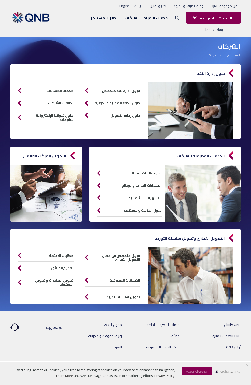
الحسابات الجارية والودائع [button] (141, 185)
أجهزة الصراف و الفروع (189, 6)
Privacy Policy (164, 376)
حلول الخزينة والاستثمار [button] (143, 210)
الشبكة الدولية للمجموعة (163, 347)
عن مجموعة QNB (224, 6)
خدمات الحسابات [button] (60, 91)
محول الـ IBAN (112, 324)
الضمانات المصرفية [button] (125, 280)
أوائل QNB (233, 347)
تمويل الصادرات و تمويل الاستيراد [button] (54, 282)
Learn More (64, 376)
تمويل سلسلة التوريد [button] (123, 297)
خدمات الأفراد (156, 18)
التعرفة (117, 347)
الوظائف (175, 336)
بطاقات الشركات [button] (61, 103)
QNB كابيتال (232, 324)
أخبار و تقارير (158, 6)
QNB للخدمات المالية (226, 336)
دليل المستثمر (103, 18)
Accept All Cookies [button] (197, 371)
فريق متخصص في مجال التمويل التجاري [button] (121, 257)
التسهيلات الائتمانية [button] (145, 198)
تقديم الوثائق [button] (62, 268)
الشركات (132, 18)
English (124, 6)
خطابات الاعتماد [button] (61, 255)
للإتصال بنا (54, 328)
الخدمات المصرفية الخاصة (164, 324)
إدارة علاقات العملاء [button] (145, 173)
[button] (227, 371)
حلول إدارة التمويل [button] (125, 115)
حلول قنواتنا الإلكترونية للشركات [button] (54, 117)
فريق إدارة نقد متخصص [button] (121, 91)
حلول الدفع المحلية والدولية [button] (117, 103)
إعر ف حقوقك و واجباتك (105, 336)
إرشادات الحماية (213, 29)
